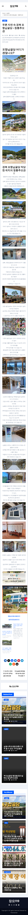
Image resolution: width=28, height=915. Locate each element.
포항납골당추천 (11, 40)
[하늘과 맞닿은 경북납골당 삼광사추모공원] (18, 631)
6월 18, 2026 (14, 721)
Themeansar (13, 912)
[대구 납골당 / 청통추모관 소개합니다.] (7, 642)
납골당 (4, 20)
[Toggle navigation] (3, 6)
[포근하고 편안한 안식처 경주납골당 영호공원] (7, 626)
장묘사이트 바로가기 (14, 616)
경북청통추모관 (10, 37)
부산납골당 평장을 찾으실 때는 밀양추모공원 (13, 777)
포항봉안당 (19, 40)
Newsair (22, 910)
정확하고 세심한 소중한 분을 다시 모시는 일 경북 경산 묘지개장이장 (13, 863)
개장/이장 (7, 847)
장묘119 (14, 6)
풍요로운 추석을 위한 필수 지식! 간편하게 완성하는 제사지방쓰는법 (13, 838)
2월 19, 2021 (14, 780)
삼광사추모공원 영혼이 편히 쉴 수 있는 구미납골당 (13, 747)
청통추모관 (18, 37)
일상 (6, 822)
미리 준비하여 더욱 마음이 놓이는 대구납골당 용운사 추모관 (13, 717)
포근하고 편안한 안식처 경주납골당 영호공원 (7, 633)
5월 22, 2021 (14, 750)
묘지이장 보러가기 (14, 619)
